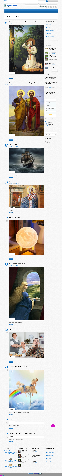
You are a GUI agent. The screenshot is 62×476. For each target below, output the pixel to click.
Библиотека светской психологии (51, 25)
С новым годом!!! (51, 63)
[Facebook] (48, 7)
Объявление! (34, 450)
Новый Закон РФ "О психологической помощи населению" (51, 83)
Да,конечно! (48, 102)
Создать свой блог (49, 461)
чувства (56, 132)
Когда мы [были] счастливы (53, 67)
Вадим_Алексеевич (13, 420)
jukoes (11, 23)
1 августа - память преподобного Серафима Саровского (25, 22)
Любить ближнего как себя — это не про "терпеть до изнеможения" (53, 60)
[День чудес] (26, 196)
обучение (55, 134)
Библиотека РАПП (48, 24)
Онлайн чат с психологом (50, 455)
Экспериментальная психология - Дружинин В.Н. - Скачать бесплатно (50, 89)
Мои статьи (17, 23)
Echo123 (5, 0)
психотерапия (52, 132)
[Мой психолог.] (26, 160)
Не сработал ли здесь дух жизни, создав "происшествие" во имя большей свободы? (25, 455)
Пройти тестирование (49, 458)
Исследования (48, 27)
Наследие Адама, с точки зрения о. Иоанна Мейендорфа (50, 86)
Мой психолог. (13, 144)
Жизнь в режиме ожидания (17, 263)
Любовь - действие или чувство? (18, 366)
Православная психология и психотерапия (36, 456)
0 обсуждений (53, 53)
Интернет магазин (48, 42)
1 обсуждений (53, 64)
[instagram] (57, 7)
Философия (47, 121)
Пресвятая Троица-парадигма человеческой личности (50, 93)
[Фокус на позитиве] (26, 237)
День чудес (12, 181)
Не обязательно (49, 105)
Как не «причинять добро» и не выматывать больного (53, 52)
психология (47, 132)
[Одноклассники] (52, 7)
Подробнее (11, 78)
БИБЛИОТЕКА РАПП (7, 450)
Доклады (47, 39)
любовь (49, 134)
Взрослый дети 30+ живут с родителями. (21, 329)
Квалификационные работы (50, 36)
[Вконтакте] (55, 7)
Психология (47, 123)
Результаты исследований (50, 30)
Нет (47, 110)
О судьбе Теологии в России (17, 419)
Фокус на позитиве (14, 217)
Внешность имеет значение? (25, 464)
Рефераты (47, 38)
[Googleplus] (50, 7)
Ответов (36, 451)
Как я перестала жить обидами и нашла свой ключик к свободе (52, 48)
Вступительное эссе (35, 461)
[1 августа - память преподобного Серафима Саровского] (26, 49)
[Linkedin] (53, 7)
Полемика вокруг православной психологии (22, 433)
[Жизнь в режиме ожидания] (26, 293)
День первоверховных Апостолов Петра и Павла (23, 83)
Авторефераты (48, 33)
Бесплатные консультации (50, 452)
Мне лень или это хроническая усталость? (52, 56)
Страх (46, 134)
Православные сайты (49, 41)
